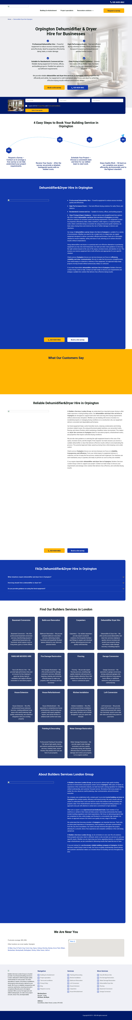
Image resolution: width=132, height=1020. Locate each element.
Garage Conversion (105, 991)
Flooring (102, 986)
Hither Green (40, 950)
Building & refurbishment (48, 10)
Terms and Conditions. (54, 106)
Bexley (50, 948)
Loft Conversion (74, 983)
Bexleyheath (19, 950)
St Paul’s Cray (20, 948)
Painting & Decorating (76, 975)
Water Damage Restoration (107, 980)
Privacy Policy (41, 106)
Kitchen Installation (75, 977)
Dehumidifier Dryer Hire (106, 983)
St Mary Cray (12, 948)
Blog (41, 986)
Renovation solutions (84, 10)
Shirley (34, 950)
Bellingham (27, 950)
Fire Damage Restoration (107, 977)
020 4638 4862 (118, 2)
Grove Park (56, 948)
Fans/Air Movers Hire (106, 975)
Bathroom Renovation (76, 980)
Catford (47, 950)
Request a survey (114, 11)
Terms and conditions (46, 980)
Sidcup (40, 948)
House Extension (74, 986)
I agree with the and (44, 106)
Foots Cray (29, 948)
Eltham (63, 948)
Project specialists (67, 10)
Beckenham (11, 950)
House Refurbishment (76, 991)
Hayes (35, 948)
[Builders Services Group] (18, 10)
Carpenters (73, 989)
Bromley (45, 948)
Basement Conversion (106, 989)
